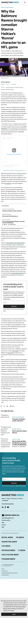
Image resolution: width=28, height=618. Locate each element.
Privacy (3, 568)
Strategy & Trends (19, 87)
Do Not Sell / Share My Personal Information (10, 573)
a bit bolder (15, 351)
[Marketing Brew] (9, 541)
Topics (8, 498)
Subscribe (14, 306)
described (10, 352)
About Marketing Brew (8, 504)
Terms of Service (5, 570)
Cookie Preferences (5, 575)
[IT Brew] (21, 550)
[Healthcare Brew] (10, 554)
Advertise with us (6, 520)
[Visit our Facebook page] (5, 507)
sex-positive (8, 183)
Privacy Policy (9, 604)
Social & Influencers (10, 87)
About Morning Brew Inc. (8, 518)
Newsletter (5, 500)
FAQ (3, 527)
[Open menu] (25, 2)
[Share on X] (4, 406)
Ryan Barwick (6, 82)
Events (20, 498)
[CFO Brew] (6, 546)
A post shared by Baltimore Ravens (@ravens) (14, 170)
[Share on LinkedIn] (7, 406)
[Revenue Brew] (8, 550)
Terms (5, 610)
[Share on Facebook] (1, 406)
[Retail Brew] (7, 537)
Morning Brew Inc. (9, 564)
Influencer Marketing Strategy (7, 89)
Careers (4, 525)
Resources (14, 498)
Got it (14, 614)
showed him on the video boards (15, 243)
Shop (3, 522)
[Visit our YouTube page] (8, 507)
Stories (3, 498)
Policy (12, 610)
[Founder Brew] (8, 559)
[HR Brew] (20, 537)
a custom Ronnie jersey (17, 273)
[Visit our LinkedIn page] (3, 507)
